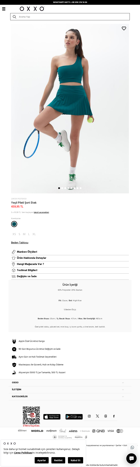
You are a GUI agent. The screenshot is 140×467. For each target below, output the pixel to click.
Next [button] (10, 108)
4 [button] (68, 188)
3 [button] (65, 188)
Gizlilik (126, 445)
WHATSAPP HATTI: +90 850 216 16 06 (70, 2)
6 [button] (74, 188)
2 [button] (62, 188)
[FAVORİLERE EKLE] (124, 28)
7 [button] (77, 188)
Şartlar (119, 445)
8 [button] (80, 188)
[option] (70, 108)
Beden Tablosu (19, 243)
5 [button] (71, 188)
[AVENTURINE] (14, 224)
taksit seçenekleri (41, 212)
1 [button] (59, 188)
